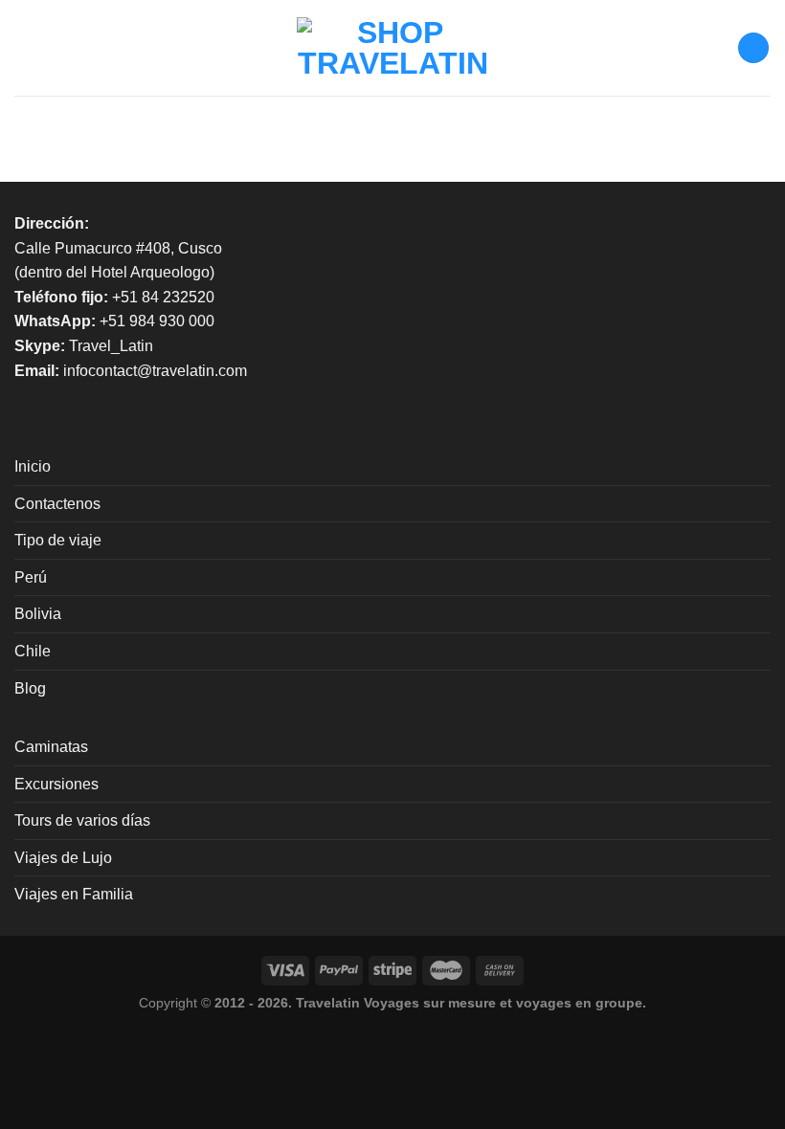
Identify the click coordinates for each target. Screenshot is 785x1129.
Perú (30, 577)
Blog (30, 688)
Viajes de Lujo (63, 858)
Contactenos (57, 504)
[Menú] (25, 47)
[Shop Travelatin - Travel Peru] (392, 47)
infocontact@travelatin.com (155, 371)
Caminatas (51, 747)
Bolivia (37, 614)
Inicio (32, 466)
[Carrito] (753, 48)
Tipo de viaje (57, 540)
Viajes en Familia (73, 894)
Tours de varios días (82, 820)
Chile (32, 651)
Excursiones (56, 784)
